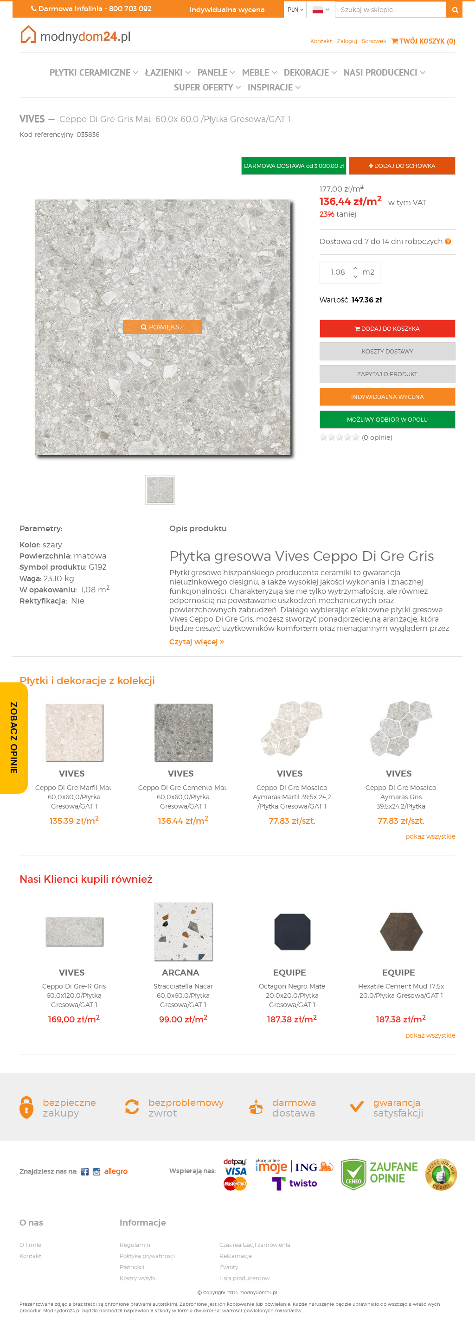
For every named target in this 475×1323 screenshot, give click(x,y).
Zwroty (228, 1267)
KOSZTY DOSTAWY (387, 351)
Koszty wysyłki (138, 1278)
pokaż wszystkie (430, 836)
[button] (94, 74)
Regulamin (135, 1244)
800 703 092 (130, 8)
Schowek (374, 41)
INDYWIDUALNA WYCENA (387, 396)
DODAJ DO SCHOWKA (404, 165)
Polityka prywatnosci (147, 1255)
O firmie (30, 1244)
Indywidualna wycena (227, 9)
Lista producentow (244, 1278)
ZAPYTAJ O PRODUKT (387, 374)
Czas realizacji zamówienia (254, 1244)
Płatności (132, 1267)
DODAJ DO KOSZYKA (390, 328)
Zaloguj (347, 41)
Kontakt (321, 41)
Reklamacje (235, 1255)
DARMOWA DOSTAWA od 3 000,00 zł (294, 165)
